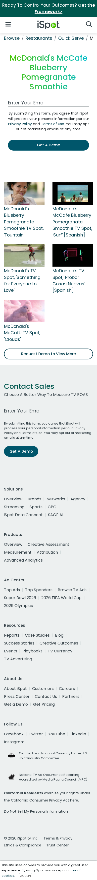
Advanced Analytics (23, 560)
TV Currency (60, 651)
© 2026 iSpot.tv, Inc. (21, 838)
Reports (12, 635)
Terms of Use (52, 123)
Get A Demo (48, 145)
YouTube (56, 734)
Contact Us (46, 696)
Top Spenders (38, 590)
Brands (34, 499)
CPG (52, 507)
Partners (70, 696)
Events (10, 651)
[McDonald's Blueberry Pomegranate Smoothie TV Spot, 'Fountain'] (24, 193)
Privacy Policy (20, 123)
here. (74, 800)
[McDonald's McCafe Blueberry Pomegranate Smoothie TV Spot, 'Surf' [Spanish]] (72, 193)
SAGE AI (55, 515)
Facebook (14, 734)
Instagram (14, 742)
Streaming (14, 507)
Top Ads (12, 590)
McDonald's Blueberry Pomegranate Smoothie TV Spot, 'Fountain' (24, 222)
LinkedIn (78, 734)
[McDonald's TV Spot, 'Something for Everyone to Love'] (24, 255)
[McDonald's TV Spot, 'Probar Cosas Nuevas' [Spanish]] (72, 255)
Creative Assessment (48, 544)
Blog (59, 635)
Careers (67, 688)
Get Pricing (44, 704)
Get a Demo (16, 704)
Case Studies (37, 635)
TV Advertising (18, 659)
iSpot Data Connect (23, 515)
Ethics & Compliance (22, 845)
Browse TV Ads (72, 590)
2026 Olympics (18, 605)
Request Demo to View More (48, 354)
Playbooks (32, 651)
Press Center (17, 696)
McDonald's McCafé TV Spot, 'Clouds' (22, 332)
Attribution (47, 552)
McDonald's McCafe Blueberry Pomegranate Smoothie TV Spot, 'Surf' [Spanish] (72, 222)
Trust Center (57, 845)
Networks (56, 499)
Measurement (18, 552)
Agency (77, 499)
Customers (43, 688)
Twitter (36, 734)
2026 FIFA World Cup (61, 598)
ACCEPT (25, 876)
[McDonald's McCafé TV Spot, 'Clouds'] (24, 310)
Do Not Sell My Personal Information (36, 811)
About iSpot (15, 688)
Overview (13, 499)
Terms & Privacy (58, 838)
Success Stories (19, 643)
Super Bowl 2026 (20, 598)
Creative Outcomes (59, 643)
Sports (36, 507)
